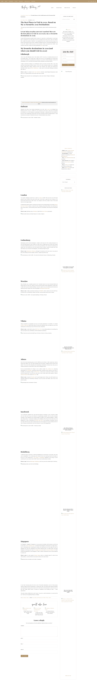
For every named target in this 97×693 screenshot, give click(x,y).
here (21, 28)
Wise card (68, 164)
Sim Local (68, 167)
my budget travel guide (38, 549)
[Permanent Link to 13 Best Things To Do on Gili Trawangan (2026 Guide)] (28, 609)
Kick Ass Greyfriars (37, 71)
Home (22, 15)
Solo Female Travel (27, 15)
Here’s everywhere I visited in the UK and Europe (31, 102)
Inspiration (39, 597)
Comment (22, 625)
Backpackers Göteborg (31, 251)
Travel (50, 597)
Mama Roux (37, 371)
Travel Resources (68, 148)
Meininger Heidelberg (35, 461)
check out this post (24, 374)
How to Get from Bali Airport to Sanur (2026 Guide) (68, 591)
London (40, 197)
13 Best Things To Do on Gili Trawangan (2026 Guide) (28, 612)
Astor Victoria (44, 211)
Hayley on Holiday (31, 7)
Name (22, 638)
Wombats (35, 211)
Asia (33, 597)
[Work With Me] (68, 636)
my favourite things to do (50, 549)
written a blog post (24, 325)
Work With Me (68, 675)
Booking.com (64, 156)
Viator (66, 157)
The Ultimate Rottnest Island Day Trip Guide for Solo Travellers (50, 612)
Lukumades (29, 370)
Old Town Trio (38, 329)
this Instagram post (30, 545)
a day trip (49, 109)
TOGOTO (41, 290)
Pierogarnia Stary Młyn (45, 288)
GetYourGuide (71, 157)
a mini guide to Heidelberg (38, 457)
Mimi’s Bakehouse (34, 68)
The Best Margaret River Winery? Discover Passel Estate (68, 510)
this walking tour (49, 368)
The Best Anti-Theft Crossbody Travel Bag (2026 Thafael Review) (39, 613)
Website (22, 649)
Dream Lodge (37, 555)
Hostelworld (72, 154)
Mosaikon (33, 377)
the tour (34, 374)
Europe (35, 597)
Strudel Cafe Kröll (39, 420)
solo (41, 45)
